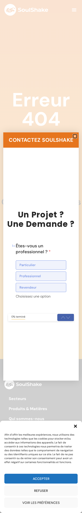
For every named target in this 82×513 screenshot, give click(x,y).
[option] (41, 265)
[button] (75, 426)
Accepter (41, 479)
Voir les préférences (41, 503)
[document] (41, 256)
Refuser (41, 491)
